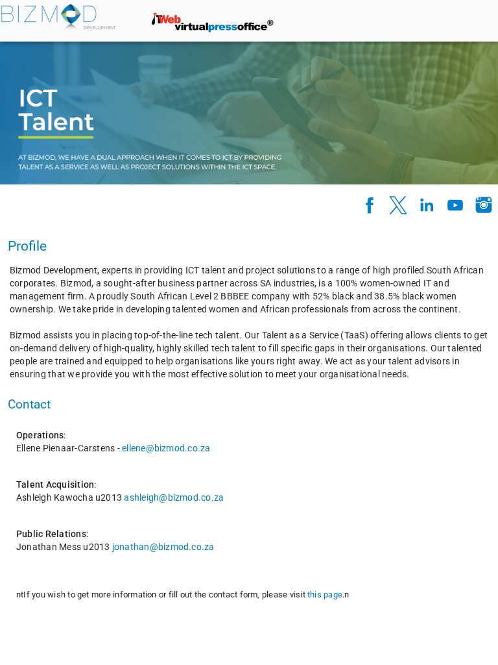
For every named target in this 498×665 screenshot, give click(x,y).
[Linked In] (426, 205)
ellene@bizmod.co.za (166, 448)
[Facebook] (369, 205)
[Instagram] (483, 205)
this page (324, 594)
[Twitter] (398, 205)
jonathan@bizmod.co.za (163, 547)
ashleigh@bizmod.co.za (174, 497)
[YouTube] (455, 205)
